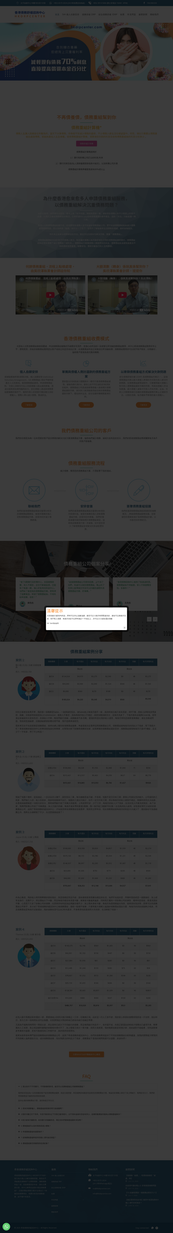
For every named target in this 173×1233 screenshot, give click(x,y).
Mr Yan (50, 623)
